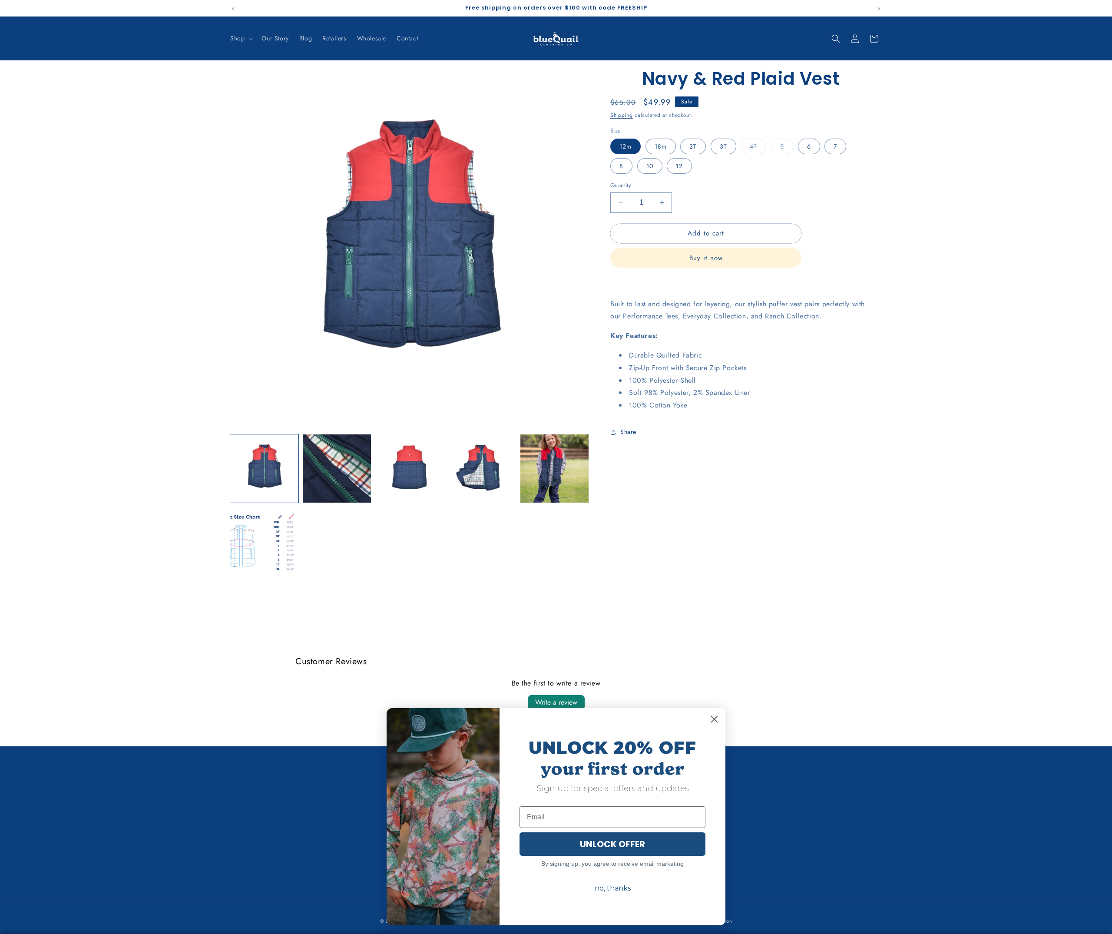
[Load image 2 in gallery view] (337, 468)
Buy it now (706, 257)
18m (661, 146)
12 (679, 166)
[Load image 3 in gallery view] (409, 468)
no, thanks (613, 888)
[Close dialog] (714, 719)
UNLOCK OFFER (612, 844)
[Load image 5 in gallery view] (554, 468)
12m (625, 146)
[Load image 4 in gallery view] (482, 468)
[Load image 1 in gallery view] (264, 468)
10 (649, 166)
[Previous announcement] (233, 8)
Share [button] (628, 431)
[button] (240, 38)
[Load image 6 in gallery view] (264, 541)
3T (723, 146)
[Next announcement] (878, 8)
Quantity (620, 185)
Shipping (621, 115)
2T (693, 146)
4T (758, 148)
